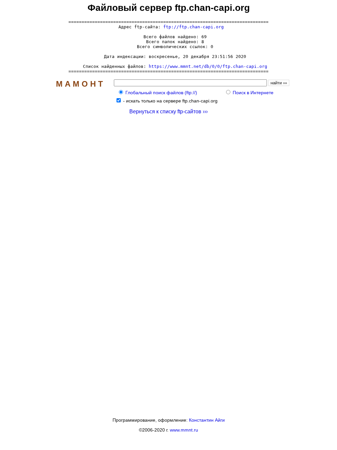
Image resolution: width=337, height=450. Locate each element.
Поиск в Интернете (253, 92)
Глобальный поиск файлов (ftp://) (161, 92)
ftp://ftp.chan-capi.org (193, 26)
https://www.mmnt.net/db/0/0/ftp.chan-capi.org (208, 66)
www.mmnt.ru (184, 430)
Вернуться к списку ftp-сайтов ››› (168, 111)
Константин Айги (207, 420)
